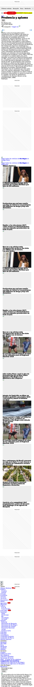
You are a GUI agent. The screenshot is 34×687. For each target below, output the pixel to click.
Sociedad (3, 612)
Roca (21, 8)
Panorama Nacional (7, 628)
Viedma (2, 649)
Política (2, 589)
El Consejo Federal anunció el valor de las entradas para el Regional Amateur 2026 (17, 355)
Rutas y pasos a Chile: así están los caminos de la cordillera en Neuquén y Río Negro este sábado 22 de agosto (17, 419)
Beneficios (3, 667)
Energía (3, 594)
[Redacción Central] (3, 19)
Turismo (3, 597)
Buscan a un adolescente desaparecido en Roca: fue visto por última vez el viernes (16, 248)
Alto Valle (3, 644)
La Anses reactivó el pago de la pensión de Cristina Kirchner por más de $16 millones (16, 184)
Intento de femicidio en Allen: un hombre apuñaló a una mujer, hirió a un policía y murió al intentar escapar (16, 398)
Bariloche (28, 8)
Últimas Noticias (7, 588)
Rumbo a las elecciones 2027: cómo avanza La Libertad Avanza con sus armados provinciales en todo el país (16, 227)
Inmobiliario (4, 635)
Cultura (2, 606)
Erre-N (3, 607)
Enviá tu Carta (6, 631)
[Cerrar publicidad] (1, 582)
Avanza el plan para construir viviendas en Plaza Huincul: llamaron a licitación (14, 483)
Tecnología (5, 618)
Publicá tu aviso (5, 654)
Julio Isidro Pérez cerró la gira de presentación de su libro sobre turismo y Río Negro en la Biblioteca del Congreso (16, 376)
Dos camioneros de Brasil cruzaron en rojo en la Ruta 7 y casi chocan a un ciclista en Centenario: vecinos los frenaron (17, 463)
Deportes (3, 604)
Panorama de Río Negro (9, 625)
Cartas (3, 629)
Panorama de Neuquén (9, 623)
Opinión (3, 621)
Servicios (3, 598)
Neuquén (16, 8)
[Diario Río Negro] (10, 13)
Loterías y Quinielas (7, 656)
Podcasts (3, 633)
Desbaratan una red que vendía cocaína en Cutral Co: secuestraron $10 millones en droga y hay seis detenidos (17, 205)
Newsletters (6, 600)
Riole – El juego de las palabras (10, 659)
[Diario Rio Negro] (2, 673)
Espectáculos (5, 609)
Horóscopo (5, 615)
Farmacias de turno (6, 658)
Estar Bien (5, 610)
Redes (2, 601)
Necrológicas (4, 655)
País (2, 16)
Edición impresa (5, 639)
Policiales (3, 632)
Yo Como (4, 619)
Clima (3, 613)
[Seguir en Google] (2, 31)
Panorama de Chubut (8, 626)
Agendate (5, 603)
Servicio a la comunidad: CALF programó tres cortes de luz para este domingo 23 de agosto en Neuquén (16, 504)
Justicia (3, 592)
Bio (2, 616)
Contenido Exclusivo (7, 636)
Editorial (4, 622)
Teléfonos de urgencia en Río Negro (12, 662)
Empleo (2, 652)
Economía (3, 595)
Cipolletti (3, 648)
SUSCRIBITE (24, 13)
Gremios (4, 591)
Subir (4, 671)
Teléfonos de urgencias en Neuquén (12, 664)
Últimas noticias (6, 8)
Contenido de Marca (7, 638)
